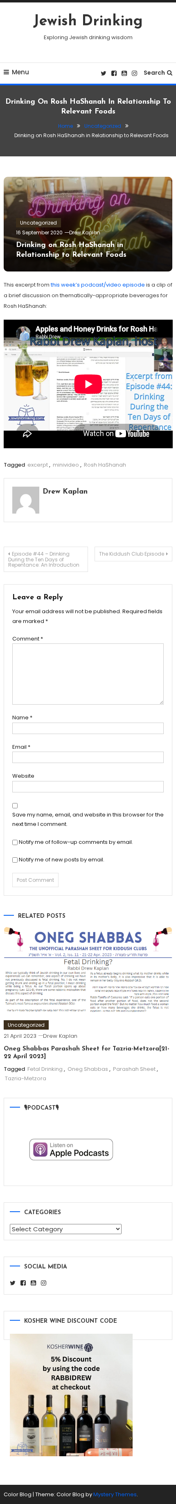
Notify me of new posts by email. (61, 859)
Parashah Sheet (134, 1069)
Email (21, 747)
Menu (20, 72)
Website (23, 776)
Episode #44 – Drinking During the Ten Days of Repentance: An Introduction (43, 559)
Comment (27, 639)
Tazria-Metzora (25, 1078)
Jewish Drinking (88, 21)
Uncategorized (38, 222)
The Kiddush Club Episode (131, 553)
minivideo (66, 465)
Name (22, 717)
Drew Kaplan (84, 232)
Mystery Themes (115, 1494)
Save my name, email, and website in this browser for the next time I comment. (88, 819)
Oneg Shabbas (88, 1069)
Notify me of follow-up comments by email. (76, 842)
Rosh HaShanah (105, 465)
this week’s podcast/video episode (98, 285)
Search (154, 73)
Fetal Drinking (45, 1069)
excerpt (37, 465)
